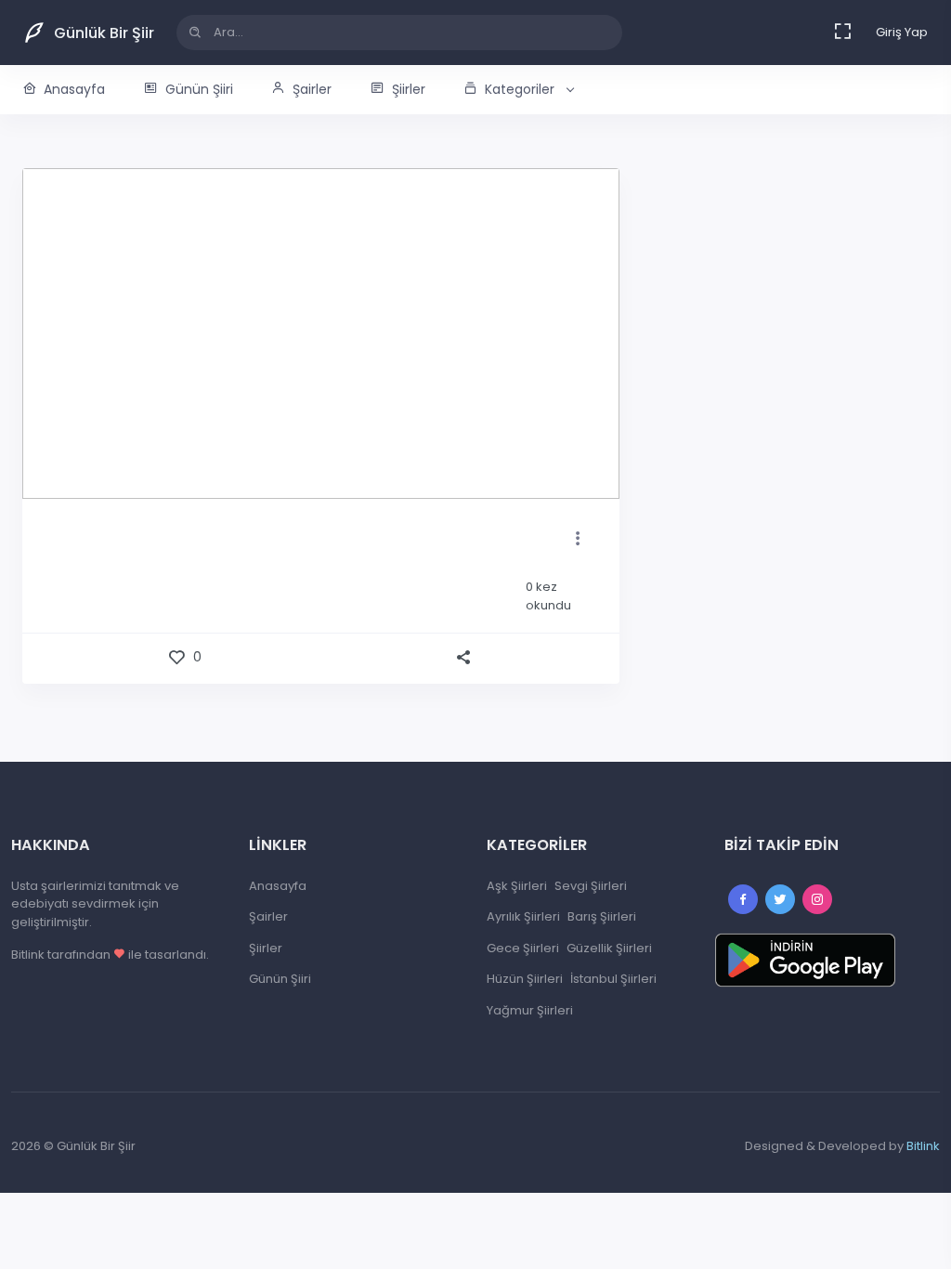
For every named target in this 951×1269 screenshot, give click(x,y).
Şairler (312, 89)
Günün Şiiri (199, 89)
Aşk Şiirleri (517, 886)
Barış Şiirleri (601, 916)
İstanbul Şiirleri (613, 979)
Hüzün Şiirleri (525, 979)
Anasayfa (74, 89)
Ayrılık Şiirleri (523, 916)
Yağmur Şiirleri (530, 1010)
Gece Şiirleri (523, 948)
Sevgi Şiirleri (590, 886)
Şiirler (408, 89)
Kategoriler (519, 89)
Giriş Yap (902, 32)
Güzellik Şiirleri (609, 948)
